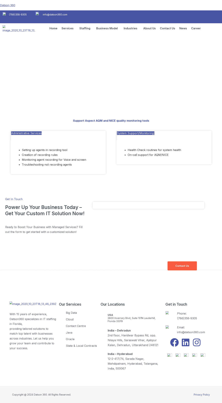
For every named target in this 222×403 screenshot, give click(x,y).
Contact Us (167, 28)
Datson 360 (7, 5)
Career (196, 28)
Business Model (107, 28)
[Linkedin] (185, 342)
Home (53, 28)
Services (68, 28)
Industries (130, 28)
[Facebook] (174, 342)
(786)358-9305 (18, 14)
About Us (149, 28)
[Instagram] (196, 342)
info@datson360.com (55, 14)
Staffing (84, 28)
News (183, 28)
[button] (68, 28)
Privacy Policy (202, 394)
